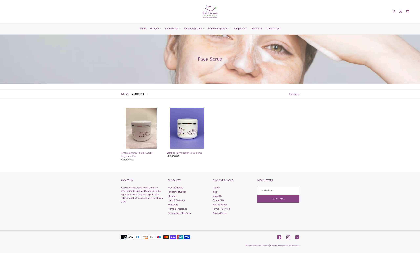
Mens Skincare (175, 187)
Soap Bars (173, 204)
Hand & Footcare (176, 200)
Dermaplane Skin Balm (179, 213)
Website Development (279, 246)
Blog (214, 191)
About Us (217, 196)
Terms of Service (221, 209)
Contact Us (218, 200)
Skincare (172, 196)
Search (216, 187)
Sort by (124, 94)
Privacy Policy (219, 213)
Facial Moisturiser (177, 191)
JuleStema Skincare (260, 246)
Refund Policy (219, 204)
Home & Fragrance (177, 209)
